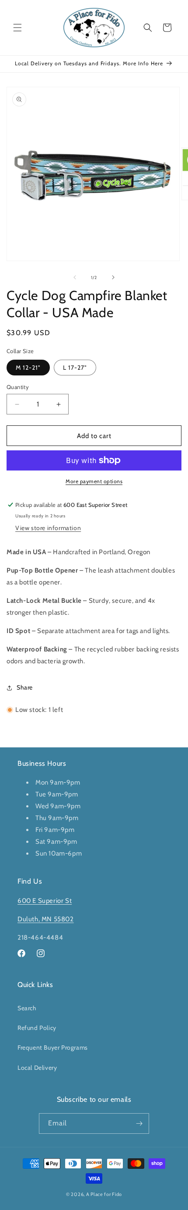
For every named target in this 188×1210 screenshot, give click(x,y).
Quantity (18, 386)
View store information (48, 528)
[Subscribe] (139, 1123)
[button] (17, 27)
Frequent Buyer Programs (52, 1047)
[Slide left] (74, 277)
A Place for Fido (104, 1194)
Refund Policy (36, 1028)
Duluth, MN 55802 (45, 919)
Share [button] (25, 687)
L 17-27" (75, 367)
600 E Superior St (44, 901)
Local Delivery (37, 1068)
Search (27, 1008)
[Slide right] (113, 277)
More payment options (94, 481)
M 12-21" (28, 367)
